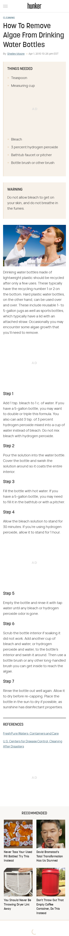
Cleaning (9, 18)
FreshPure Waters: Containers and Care (31, 733)
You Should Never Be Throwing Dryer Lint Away (17, 904)
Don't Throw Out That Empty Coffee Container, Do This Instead (50, 907)
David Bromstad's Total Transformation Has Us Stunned (49, 856)
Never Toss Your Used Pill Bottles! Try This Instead (18, 856)
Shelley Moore (16, 54)
